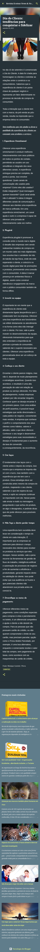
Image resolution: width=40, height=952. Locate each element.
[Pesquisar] (37, 3)
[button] (4, 32)
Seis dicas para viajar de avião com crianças (17, 884)
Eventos (7, 669)
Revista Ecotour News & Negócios (22, 3)
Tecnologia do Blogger (21, 949)
